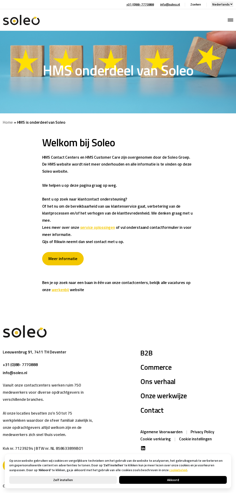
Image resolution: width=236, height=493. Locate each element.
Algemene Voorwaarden (161, 432)
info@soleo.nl (170, 4)
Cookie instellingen (195, 439)
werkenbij (60, 290)
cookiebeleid (178, 469)
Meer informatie (62, 258)
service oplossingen (97, 227)
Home (8, 122)
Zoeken (195, 4)
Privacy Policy (202, 432)
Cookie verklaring (155, 439)
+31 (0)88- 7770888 (140, 4)
